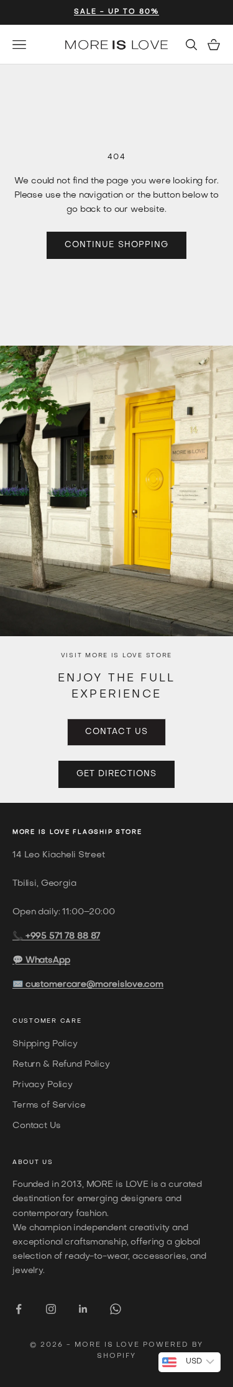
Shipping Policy (45, 1044)
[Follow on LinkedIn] (83, 1309)
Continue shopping (116, 245)
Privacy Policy (42, 1085)
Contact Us (116, 732)
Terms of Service (49, 1105)
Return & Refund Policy (61, 1065)
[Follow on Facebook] (18, 1309)
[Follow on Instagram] (51, 1309)
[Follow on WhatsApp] (115, 1309)
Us (47, 1162)
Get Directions (116, 774)
